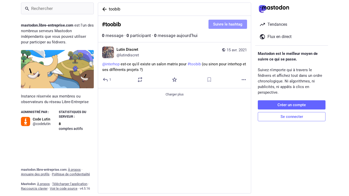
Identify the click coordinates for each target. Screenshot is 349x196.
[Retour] (103, 9)
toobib (114, 9)
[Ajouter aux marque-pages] (209, 80)
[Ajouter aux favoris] (174, 80)
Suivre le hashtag (227, 24)
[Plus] (244, 80)
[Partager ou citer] (140, 80)
